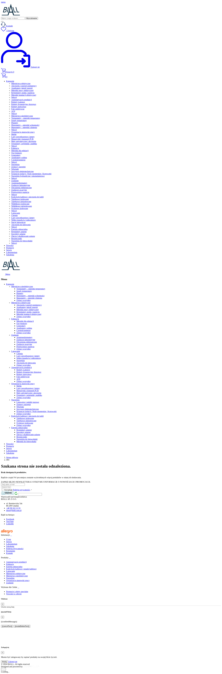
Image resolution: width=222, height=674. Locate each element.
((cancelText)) (7, 626)
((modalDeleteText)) (22, 626)
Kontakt (9, 553)
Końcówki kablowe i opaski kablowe (21, 569)
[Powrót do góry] (3, 669)
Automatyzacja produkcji (16, 562)
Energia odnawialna (14, 567)
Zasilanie (9, 583)
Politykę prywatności (21, 490)
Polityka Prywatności (14, 549)
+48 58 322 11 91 (13, 508)
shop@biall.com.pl (13, 510)
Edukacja (10, 564)
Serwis (9, 542)
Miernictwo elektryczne (15, 573)
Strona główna (12, 457)
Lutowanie (10, 571)
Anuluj (4, 662)
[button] (111, 70)
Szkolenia (10, 546)
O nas (8, 539)
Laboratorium (11, 544)
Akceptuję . (18, 490)
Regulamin (10, 551)
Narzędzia (10, 578)
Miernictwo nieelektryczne (17, 576)
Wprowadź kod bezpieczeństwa (14, 497)
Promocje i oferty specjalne (17, 591)
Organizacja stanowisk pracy (18, 580)
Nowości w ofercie (14, 594)
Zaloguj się (12, 662)
